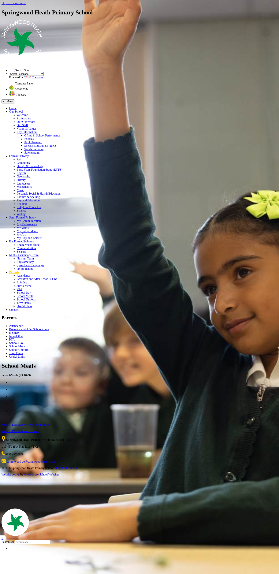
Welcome (22, 115)
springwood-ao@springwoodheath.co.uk (31, 461)
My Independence (27, 231)
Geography (23, 176)
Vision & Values (26, 128)
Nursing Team (25, 258)
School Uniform (26, 299)
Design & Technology (30, 166)
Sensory (21, 251)
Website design (11, 474)
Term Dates (24, 302)
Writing (21, 214)
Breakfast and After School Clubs (37, 279)
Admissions (24, 118)
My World (23, 227)
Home (13, 108)
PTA (19, 289)
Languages (23, 183)
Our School (16, 111)
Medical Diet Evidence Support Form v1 (26, 424)
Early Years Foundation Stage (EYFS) (39, 169)
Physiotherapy (25, 261)
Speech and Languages (30, 265)
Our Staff (22, 125)
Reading (22, 203)
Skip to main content (14, 3)
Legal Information (67, 468)
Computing (23, 162)
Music (20, 190)
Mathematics (24, 186)
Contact (13, 309)
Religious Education (29, 207)
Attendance (23, 275)
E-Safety (22, 282)
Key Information (27, 132)
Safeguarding (32, 152)
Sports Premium (33, 149)
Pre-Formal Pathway (21, 241)
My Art (21, 234)
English (21, 173)
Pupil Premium (33, 142)
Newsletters (24, 285)
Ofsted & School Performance (42, 135)
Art (19, 159)
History (21, 179)
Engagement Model (28, 244)
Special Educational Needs (40, 145)
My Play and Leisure (29, 238)
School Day (24, 292)
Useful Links (24, 306)
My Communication (29, 220)
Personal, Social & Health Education (39, 193)
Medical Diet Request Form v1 (20, 431)
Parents (14, 272)
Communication (26, 248)
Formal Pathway (19, 156)
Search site (8, 541)
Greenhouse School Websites (41, 474)
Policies (29, 138)
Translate (37, 77)
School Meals (25, 296)
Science (21, 210)
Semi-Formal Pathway (22, 217)
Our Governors (26, 121)
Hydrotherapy (25, 268)
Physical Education (28, 200)
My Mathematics (27, 224)
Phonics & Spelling (28, 197)
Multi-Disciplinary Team (24, 255)
